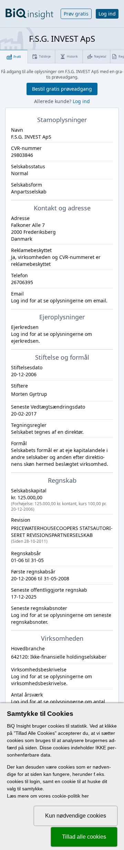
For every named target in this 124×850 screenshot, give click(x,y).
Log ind (107, 13)
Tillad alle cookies (84, 837)
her (85, 796)
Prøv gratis (76, 13)
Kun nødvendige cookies (75, 816)
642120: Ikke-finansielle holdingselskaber (58, 656)
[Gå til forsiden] (29, 13)
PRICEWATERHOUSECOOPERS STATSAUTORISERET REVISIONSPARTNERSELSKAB (62, 534)
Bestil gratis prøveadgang (62, 89)
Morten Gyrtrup (29, 394)
